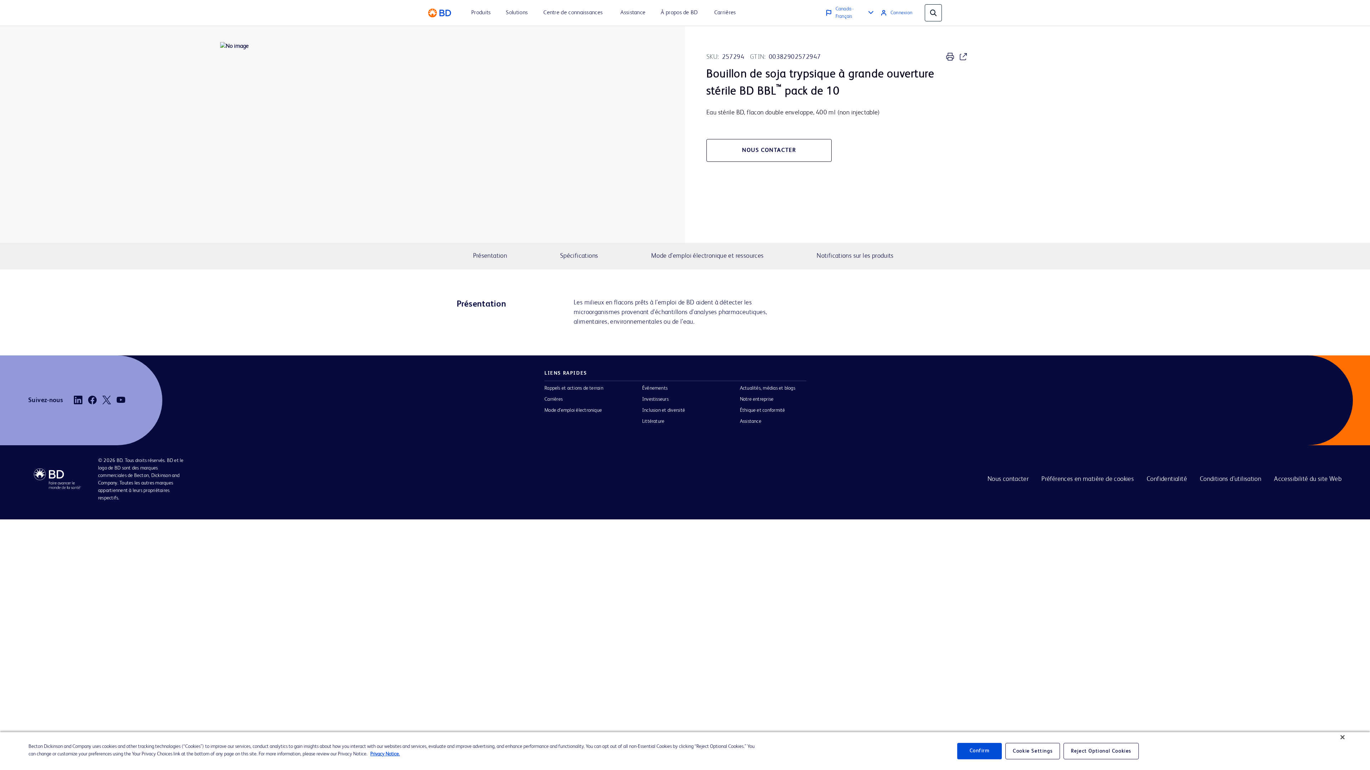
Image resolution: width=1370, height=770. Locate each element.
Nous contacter (1008, 479)
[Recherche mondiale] (933, 12)
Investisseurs (655, 399)
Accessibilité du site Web (1307, 479)
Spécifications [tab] (579, 256)
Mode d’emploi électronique (573, 410)
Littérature (653, 421)
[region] (685, 751)
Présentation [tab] (490, 256)
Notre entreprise (757, 399)
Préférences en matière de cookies (1087, 479)
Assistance (750, 421)
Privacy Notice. (385, 753)
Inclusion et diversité (663, 410)
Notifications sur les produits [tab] (855, 256)
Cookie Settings (1032, 751)
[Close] (1342, 737)
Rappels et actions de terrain (573, 388)
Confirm (980, 751)
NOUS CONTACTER (769, 150)
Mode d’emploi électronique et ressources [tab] (707, 256)
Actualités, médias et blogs (767, 388)
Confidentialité (1167, 479)
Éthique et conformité (762, 410)
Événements (655, 388)
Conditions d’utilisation (1230, 479)
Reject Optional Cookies (1101, 751)
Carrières (553, 399)
